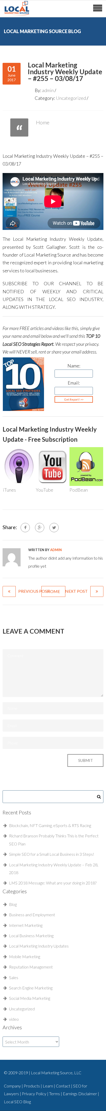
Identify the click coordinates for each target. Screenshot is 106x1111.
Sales (13, 977)
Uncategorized (71, 98)
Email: (74, 383)
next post (76, 591)
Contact (63, 1085)
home (53, 591)
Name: (73, 366)
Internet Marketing (25, 925)
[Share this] (25, 527)
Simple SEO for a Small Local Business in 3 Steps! (51, 854)
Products (32, 1085)
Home (42, 122)
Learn (48, 1085)
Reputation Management (31, 966)
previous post (34, 591)
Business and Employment (32, 914)
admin (48, 90)
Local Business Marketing (31, 935)
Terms (55, 1093)
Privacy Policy (34, 1093)
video (14, 1019)
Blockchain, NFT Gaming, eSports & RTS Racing (50, 825)
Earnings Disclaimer (80, 1093)
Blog (13, 904)
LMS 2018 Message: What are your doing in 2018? (52, 882)
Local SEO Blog (17, 1101)
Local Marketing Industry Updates (39, 945)
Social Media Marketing (29, 998)
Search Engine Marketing (30, 987)
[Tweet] (54, 527)
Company (12, 1085)
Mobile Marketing (24, 956)
